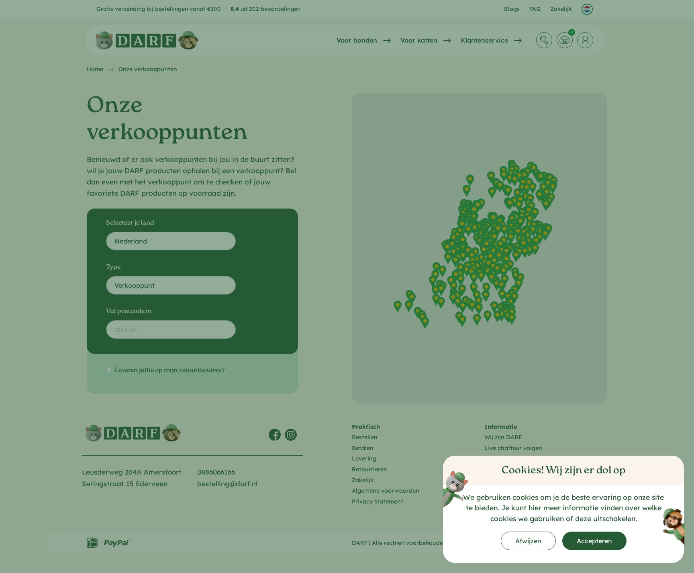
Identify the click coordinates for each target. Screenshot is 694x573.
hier (535, 507)
